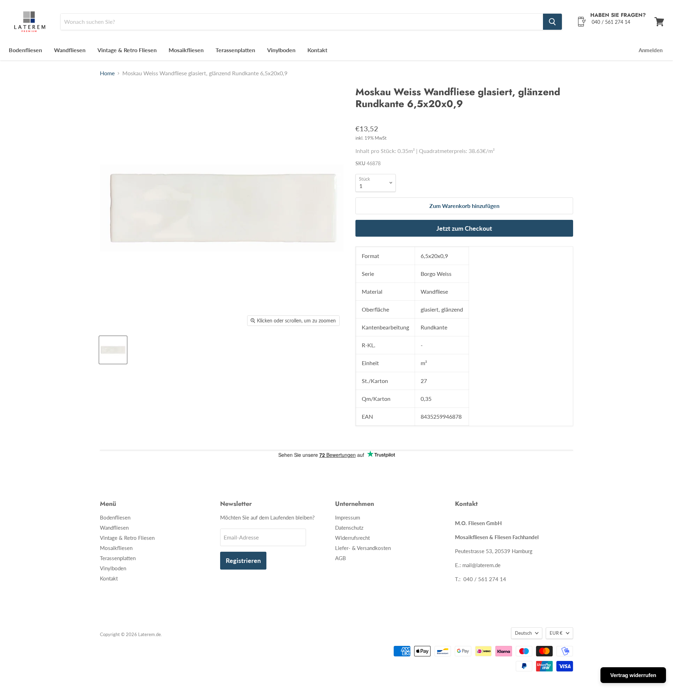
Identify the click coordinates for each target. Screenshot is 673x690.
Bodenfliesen (25, 50)
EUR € (556, 633)
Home (107, 73)
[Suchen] (552, 22)
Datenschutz (349, 527)
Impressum (347, 517)
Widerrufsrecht (352, 538)
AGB (340, 558)
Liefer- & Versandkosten (363, 548)
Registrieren (243, 560)
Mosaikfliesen (186, 50)
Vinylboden (281, 50)
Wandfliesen (70, 50)
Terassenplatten (235, 50)
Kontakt (317, 50)
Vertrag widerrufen (633, 675)
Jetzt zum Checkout (464, 228)
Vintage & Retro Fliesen (127, 50)
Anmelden (650, 50)
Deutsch (523, 633)
